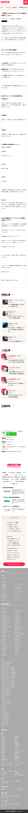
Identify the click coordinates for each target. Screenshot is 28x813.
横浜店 (3, 756)
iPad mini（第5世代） (6, 702)
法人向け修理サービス (7, 481)
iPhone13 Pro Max (19, 626)
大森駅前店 (17, 745)
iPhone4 (3, 653)
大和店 (3, 757)
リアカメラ (4, 591)
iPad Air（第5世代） (6, 692)
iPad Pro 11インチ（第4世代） (8, 681)
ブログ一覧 (8, 7)
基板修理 (4, 587)
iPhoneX (4, 641)
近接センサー (5, 596)
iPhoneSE (17, 644)
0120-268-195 (9, 442)
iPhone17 (4, 614)
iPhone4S (17, 651)
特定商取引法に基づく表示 (7, 477)
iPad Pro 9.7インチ (6, 690)
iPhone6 (16, 648)
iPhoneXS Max (18, 637)
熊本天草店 (17, 803)
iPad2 (3, 726)
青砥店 (3, 747)
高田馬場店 (17, 736)
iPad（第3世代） (5, 724)
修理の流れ (24, 477)
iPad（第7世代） (5, 717)
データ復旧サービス (14, 483)
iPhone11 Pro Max (6, 635)
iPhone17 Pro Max (19, 610)
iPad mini (4, 710)
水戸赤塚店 (17, 765)
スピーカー (4, 593)
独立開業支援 (23, 479)
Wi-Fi (16, 600)
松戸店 (3, 761)
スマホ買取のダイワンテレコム (13, 540)
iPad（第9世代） (5, 713)
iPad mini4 (4, 704)
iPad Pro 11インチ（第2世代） (8, 685)
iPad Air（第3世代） (6, 695)
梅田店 (16, 771)
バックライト (5, 600)
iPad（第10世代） (6, 711)
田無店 (3, 748)
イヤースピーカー (18, 596)
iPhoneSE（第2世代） (19, 634)
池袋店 (16, 738)
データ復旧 (17, 587)
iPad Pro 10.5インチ (6, 688)
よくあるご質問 (11, 472)
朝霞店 (3, 752)
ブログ (24, 472)
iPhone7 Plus (17, 642)
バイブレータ (18, 595)
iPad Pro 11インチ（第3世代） (8, 683)
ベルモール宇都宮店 (19, 763)
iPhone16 (17, 617)
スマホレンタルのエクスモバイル (13, 552)
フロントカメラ (18, 589)
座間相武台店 (5, 759)
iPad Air (3, 699)
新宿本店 (4, 736)
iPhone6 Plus (5, 648)
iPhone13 (4, 630)
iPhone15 (17, 621)
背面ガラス (4, 586)
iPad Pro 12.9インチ (6, 679)
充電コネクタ (18, 598)
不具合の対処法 (5, 479)
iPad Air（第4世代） (6, 693)
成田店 (16, 761)
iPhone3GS (17, 653)
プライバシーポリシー (18, 474)
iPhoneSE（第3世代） (7, 626)
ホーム (2, 7)
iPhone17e (4, 610)
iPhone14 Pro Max (6, 623)
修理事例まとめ (17, 477)
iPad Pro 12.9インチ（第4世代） (9, 674)
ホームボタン (18, 593)
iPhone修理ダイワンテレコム (12, 524)
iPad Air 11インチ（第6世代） (8, 668)
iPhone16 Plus (5, 617)
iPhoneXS (4, 639)
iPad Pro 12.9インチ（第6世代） (9, 670)
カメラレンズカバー (19, 591)
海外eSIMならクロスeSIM (12, 550)
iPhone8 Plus (17, 641)
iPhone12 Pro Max (19, 630)
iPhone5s (4, 650)
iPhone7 (3, 644)
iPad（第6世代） (5, 719)
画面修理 (4, 578)
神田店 (3, 743)
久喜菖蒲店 (17, 752)
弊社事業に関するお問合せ (14, 564)
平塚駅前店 (18, 18)
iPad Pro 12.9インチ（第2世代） (9, 677)
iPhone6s (17, 646)
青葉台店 (17, 756)
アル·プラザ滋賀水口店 (20, 774)
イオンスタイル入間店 (19, 750)
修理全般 (15, 7)
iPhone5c (17, 650)
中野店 (3, 740)
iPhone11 (4, 637)
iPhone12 (4, 634)
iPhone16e (17, 614)
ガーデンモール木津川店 (7, 771)
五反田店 (4, 741)
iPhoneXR (17, 639)
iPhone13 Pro (5, 628)
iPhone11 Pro (17, 635)
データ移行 (4, 589)
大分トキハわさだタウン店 (8, 803)
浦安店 (16, 759)
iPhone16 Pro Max (6, 616)
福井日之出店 (5, 797)
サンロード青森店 (18, 789)
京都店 (3, 774)
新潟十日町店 (18, 795)
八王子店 (17, 748)
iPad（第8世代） (5, 715)
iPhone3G (4, 655)
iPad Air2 (4, 697)
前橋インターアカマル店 (7, 765)
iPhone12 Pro (5, 632)
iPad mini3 (4, 706)
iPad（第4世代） (5, 722)
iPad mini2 (4, 708)
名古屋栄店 (17, 781)
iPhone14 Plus (5, 625)
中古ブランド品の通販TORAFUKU (13, 545)
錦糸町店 (4, 745)
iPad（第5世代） (5, 720)
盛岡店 (3, 789)
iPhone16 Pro (18, 616)
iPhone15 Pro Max (6, 619)
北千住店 (17, 743)
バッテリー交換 (18, 578)
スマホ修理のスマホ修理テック (13, 526)
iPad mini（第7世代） (6, 663)
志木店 (16, 754)
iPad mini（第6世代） (6, 701)
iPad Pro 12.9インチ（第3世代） (9, 676)
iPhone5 (3, 651)
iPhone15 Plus (5, 621)
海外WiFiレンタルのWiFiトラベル (13, 554)
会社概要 (6, 474)
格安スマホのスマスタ (11, 559)
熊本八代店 (4, 805)
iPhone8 (3, 642)
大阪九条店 (4, 773)
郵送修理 (4, 472)
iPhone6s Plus (5, 646)
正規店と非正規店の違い (20, 481)
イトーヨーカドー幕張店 (7, 763)
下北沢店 (17, 741)
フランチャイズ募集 (14, 479)
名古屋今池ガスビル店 (7, 781)
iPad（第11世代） (6, 665)
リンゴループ (5, 598)
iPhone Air (17, 612)
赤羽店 (16, 747)
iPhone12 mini (18, 632)
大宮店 (3, 754)
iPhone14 (17, 625)
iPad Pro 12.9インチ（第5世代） (9, 672)
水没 (16, 586)
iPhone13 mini (18, 628)
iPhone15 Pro (18, 619)
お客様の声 (18, 472)
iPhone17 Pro (5, 612)
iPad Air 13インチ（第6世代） (8, 667)
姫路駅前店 (17, 773)
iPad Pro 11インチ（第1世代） (8, 686)
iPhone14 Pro (18, 623)
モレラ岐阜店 (5, 783)
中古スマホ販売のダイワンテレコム (13, 538)
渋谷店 (3, 738)
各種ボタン (4, 595)
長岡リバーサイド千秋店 (7, 795)
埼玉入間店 (4, 750)
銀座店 (16, 740)
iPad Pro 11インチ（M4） (7, 661)
